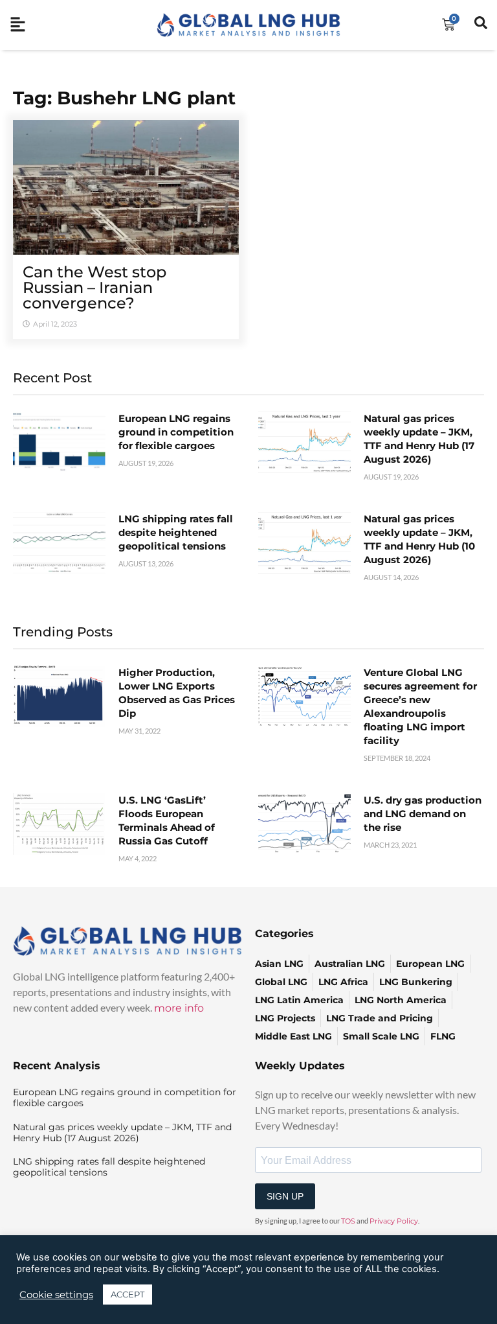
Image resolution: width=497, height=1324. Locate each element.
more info (179, 1008)
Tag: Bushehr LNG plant (124, 98)
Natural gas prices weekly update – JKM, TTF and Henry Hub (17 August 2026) (122, 1132)
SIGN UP (285, 1196)
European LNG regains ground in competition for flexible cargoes (176, 432)
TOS (348, 1220)
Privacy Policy (394, 1220)
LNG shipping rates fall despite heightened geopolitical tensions (175, 532)
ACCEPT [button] (127, 1294)
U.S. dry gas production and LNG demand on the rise (422, 813)
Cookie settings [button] (56, 1295)
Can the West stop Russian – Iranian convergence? (94, 287)
